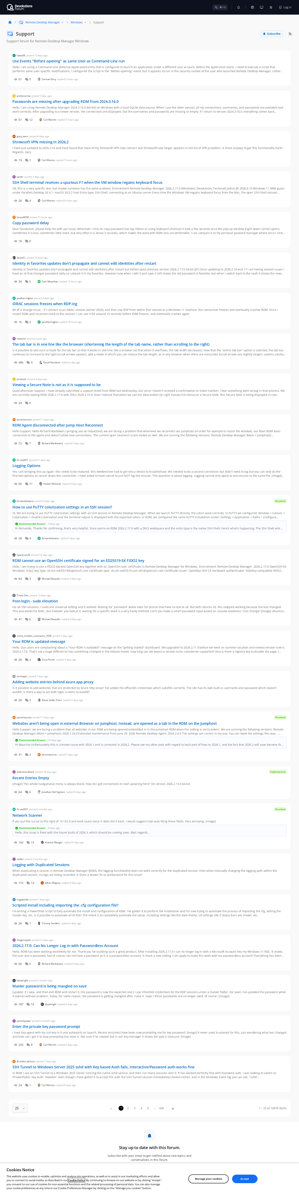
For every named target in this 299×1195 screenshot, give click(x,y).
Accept (244, 1179)
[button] (22, 1108)
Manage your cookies (208, 1179)
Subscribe (273, 34)
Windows (77, 22)
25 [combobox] (17, 1108)
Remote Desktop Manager (43, 22)
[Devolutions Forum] (20, 7)
